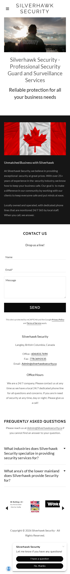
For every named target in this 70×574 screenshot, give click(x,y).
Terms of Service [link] (34, 323)
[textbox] (35, 255)
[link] (35, 9)
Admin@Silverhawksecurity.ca (44, 427)
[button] (8, 8)
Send (35, 307)
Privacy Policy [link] (58, 319)
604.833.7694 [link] (39, 353)
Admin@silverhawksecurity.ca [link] (39, 363)
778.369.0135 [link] (38, 358)
